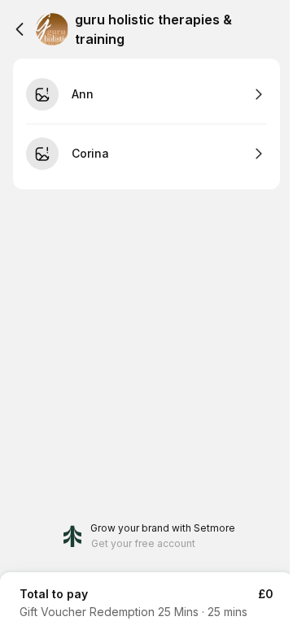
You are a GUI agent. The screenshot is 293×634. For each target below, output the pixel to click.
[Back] (19, 29)
